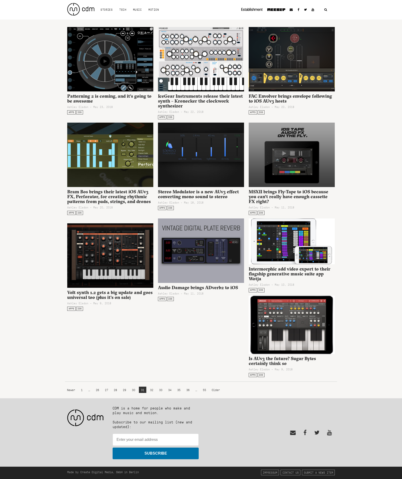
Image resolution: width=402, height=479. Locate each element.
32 (151, 390)
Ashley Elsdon (77, 107)
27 (106, 390)
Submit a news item (318, 472)
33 (160, 390)
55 (204, 390)
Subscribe (155, 453)
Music (137, 9)
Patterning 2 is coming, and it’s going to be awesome (109, 98)
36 (188, 390)
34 (169, 390)
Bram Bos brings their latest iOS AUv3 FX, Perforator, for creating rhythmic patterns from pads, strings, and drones (109, 196)
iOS (79, 112)
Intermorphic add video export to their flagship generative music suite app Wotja (289, 273)
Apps (71, 112)
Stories (106, 9)
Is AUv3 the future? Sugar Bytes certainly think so (282, 361)
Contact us (290, 472)
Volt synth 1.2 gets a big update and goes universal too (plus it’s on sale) (110, 295)
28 (115, 390)
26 (97, 390)
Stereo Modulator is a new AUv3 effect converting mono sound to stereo (198, 194)
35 (179, 390)
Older (216, 390)
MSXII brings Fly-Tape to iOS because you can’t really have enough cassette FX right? (288, 196)
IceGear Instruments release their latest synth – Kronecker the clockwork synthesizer (200, 101)
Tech (122, 9)
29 (124, 390)
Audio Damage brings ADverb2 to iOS (198, 287)
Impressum (270, 472)
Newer (72, 390)
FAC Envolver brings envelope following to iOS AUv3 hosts (290, 98)
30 (133, 390)
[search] (326, 10)
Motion (153, 9)
